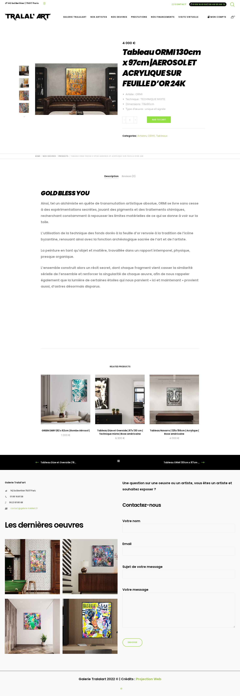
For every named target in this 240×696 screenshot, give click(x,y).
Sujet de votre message (142, 566)
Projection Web (148, 679)
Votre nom (131, 521)
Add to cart (159, 119)
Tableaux (162, 135)
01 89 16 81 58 (199, 4)
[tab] (111, 176)
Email (126, 544)
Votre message (135, 589)
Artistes (142, 135)
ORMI (151, 135)
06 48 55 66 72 (217, 4)
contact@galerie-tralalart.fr (24, 508)
